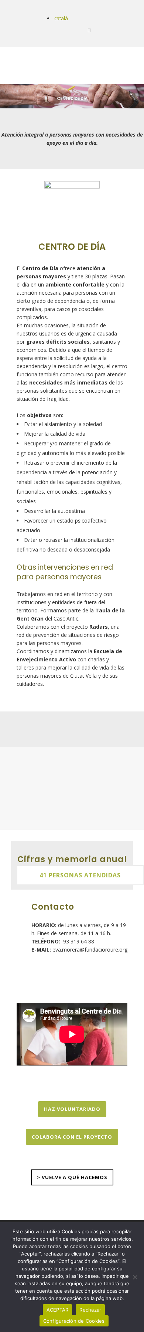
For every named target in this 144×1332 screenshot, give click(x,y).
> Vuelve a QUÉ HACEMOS (72, 1177)
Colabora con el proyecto (72, 1136)
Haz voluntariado (72, 1109)
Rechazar (90, 1310)
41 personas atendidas (80, 875)
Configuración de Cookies (74, 1321)
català (61, 18)
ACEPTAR (58, 1310)
